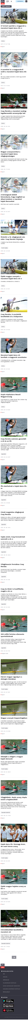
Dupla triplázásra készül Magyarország (11, 396)
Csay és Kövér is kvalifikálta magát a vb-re (12, 590)
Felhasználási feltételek (9, 982)
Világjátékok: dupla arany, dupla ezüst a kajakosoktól (14, 798)
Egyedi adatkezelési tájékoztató (11, 985)
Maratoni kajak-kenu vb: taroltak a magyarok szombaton (14, 356)
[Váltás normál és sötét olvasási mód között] (11, 1)
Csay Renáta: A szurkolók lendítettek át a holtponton (12, 315)
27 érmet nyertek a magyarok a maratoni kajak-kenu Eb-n (13, 27)
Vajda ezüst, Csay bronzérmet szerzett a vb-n (13, 538)
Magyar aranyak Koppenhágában (14, 718)
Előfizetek (20, 1)
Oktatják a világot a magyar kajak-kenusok (12, 758)
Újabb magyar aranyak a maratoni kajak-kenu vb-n (11, 277)
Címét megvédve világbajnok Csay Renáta (12, 513)
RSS (4, 973)
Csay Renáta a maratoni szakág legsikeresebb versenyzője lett (13, 112)
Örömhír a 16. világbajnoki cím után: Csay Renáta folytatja (13, 238)
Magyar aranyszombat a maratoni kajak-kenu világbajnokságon (10, 154)
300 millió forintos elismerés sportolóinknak (12, 635)
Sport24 (3, 454)
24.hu (3, 41)
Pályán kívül (5, 653)
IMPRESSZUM (6, 979)
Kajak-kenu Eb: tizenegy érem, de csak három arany (13, 845)
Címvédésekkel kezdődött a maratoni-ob (12, 931)
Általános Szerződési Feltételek (11, 988)
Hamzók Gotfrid (5, 812)
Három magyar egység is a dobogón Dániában (11, 678)
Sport (3, 46)
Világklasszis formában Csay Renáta (12, 565)
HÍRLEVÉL (5, 976)
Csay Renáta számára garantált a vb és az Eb (13, 440)
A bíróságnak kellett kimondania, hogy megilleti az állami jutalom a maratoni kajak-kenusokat (13, 198)
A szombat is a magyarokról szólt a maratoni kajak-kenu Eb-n (14, 72)
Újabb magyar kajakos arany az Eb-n (13, 887)
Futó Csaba (4, 247)
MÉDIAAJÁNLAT (6, 991)
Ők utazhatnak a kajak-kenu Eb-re (14, 487)
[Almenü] (8, 1)
